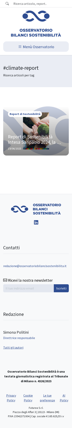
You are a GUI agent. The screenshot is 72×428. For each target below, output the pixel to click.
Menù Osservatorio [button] (38, 46)
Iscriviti (61, 288)
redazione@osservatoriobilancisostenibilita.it (35, 266)
